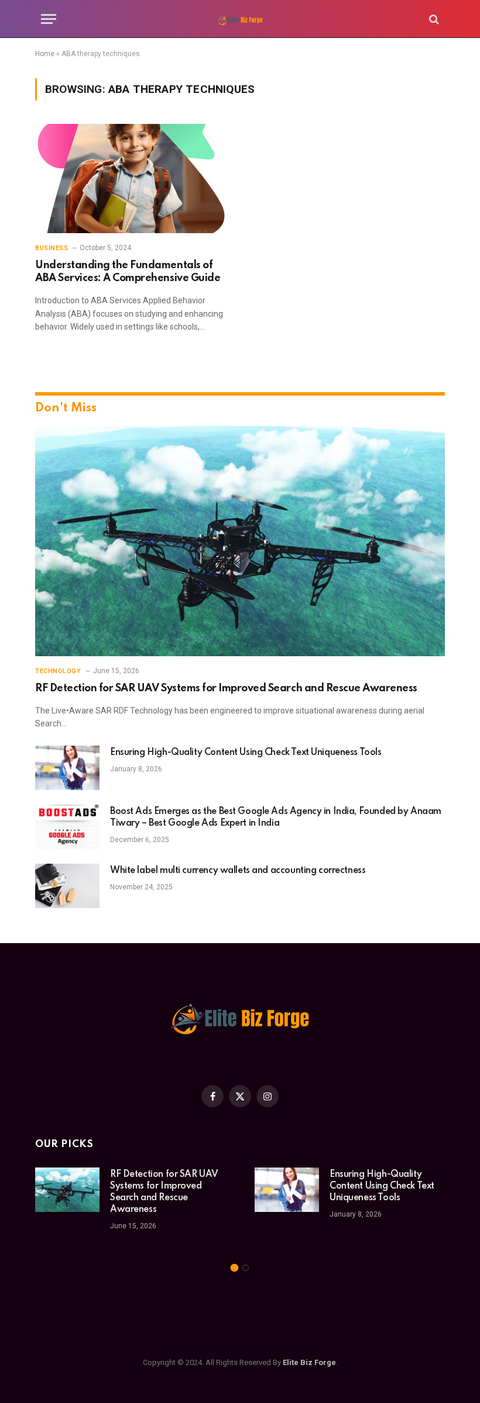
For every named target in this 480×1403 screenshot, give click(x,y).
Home (44, 54)
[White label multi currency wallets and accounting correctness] (67, 886)
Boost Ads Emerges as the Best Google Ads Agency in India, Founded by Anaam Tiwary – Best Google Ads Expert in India (275, 817)
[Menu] (48, 19)
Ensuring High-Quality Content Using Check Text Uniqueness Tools (246, 752)
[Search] (433, 19)
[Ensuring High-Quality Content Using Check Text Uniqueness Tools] (67, 768)
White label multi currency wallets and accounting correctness (237, 870)
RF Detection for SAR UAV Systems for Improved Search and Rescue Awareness (226, 688)
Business (51, 248)
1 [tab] (234, 1267)
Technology (58, 671)
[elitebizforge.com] (240, 19)
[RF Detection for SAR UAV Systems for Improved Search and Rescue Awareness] (240, 541)
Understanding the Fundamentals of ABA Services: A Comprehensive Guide (127, 271)
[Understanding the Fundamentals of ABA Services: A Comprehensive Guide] (132, 178)
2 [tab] (245, 1267)
